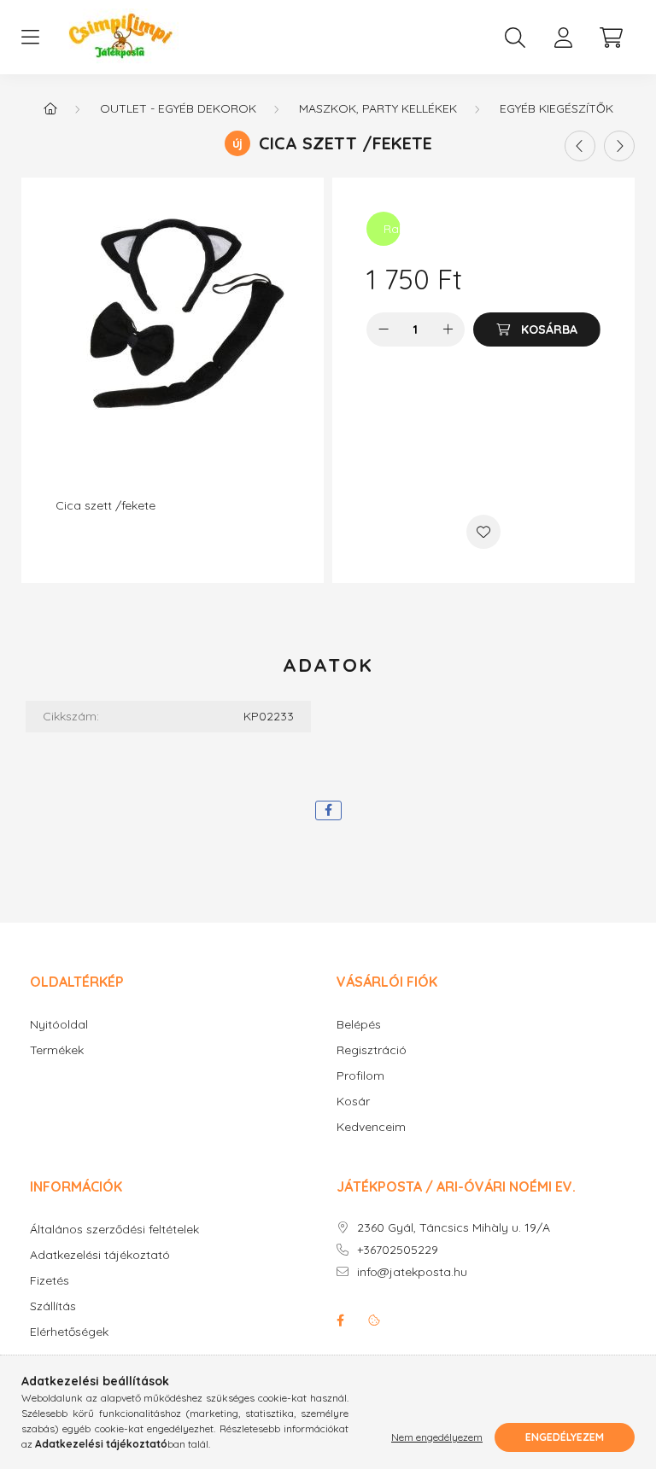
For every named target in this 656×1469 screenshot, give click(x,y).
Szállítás (53, 1306)
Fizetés (49, 1281)
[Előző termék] (580, 146)
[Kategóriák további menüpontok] (30, 37)
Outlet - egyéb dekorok (178, 108)
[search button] (515, 37)
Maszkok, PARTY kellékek (378, 108)
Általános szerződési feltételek (114, 1229)
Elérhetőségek (69, 1332)
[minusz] (383, 329)
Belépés (359, 1024)
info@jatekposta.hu (412, 1272)
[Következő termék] (619, 146)
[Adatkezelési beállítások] (374, 1320)
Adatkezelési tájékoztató (100, 1255)
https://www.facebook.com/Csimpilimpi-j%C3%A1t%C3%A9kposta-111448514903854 (340, 1320)
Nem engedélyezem (437, 1437)
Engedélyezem (564, 1437)
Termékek (57, 1050)
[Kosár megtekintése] (611, 37)
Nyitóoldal (59, 1024)
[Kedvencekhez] (483, 532)
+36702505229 (397, 1250)
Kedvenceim (371, 1127)
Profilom (360, 1076)
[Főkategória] (50, 108)
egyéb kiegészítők (556, 108)
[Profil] (563, 37)
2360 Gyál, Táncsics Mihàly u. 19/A (453, 1228)
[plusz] (447, 329)
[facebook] (328, 810)
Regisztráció (372, 1050)
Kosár (353, 1101)
